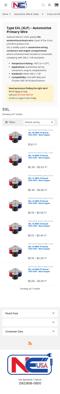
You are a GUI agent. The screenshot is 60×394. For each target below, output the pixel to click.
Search (43, 5)
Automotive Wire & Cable (26, 14)
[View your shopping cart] (56, 5)
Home (5, 14)
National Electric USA (17, 36)
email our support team (19, 98)
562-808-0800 (23, 94)
